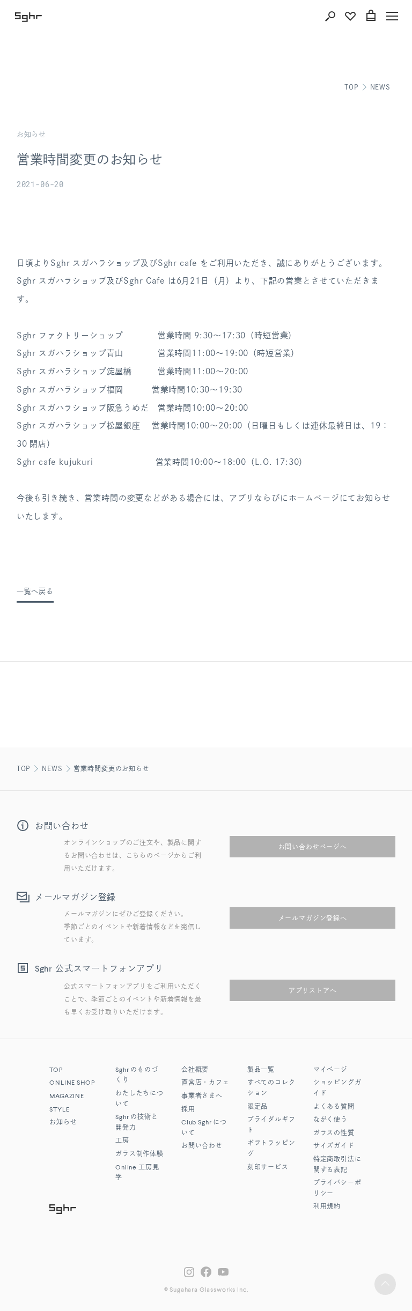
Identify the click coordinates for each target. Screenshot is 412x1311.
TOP (351, 87)
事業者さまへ (202, 1096)
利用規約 (327, 1207)
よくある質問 (334, 1107)
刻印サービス (268, 1168)
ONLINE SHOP (71, 1083)
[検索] (329, 16)
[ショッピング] (370, 16)
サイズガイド (334, 1146)
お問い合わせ (202, 1146)
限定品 (257, 1107)
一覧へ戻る (35, 591)
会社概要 (195, 1070)
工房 (122, 1141)
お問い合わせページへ (312, 846)
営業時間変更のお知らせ (111, 768)
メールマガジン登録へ (312, 918)
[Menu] (392, 16)
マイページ (330, 1070)
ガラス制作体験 (139, 1154)
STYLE (59, 1110)
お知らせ (63, 1123)
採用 (188, 1110)
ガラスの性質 (334, 1133)
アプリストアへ (313, 990)
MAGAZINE (66, 1096)
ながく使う (330, 1120)
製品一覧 (261, 1070)
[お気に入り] (350, 16)
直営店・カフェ (205, 1083)
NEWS (380, 87)
